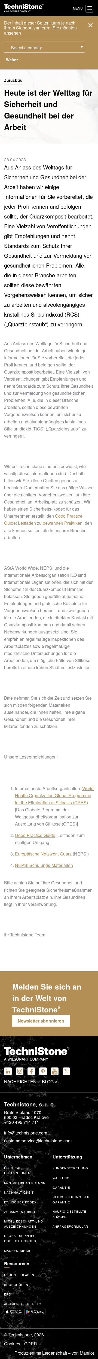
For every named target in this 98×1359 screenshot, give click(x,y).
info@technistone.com (25, 1133)
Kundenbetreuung (70, 1168)
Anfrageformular (70, 1226)
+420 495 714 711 (21, 1122)
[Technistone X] (66, 1071)
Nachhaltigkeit (19, 1192)
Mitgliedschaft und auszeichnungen (23, 1223)
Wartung (61, 1178)
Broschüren (16, 1284)
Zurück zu (13, 80)
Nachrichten (20, 1081)
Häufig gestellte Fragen (70, 1214)
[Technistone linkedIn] (8, 1071)
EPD (7, 1294)
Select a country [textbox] (26, 47)
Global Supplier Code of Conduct (21, 1238)
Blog (48, 1081)
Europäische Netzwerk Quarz (43, 854)
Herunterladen (19, 1275)
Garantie (61, 1187)
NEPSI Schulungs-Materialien (44, 865)
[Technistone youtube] (55, 1071)
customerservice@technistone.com (38, 1141)
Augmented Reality (22, 1304)
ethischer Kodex (20, 1202)
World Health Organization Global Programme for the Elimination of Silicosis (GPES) (54, 795)
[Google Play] (35, 1312)
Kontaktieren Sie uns (24, 1182)
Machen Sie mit (18, 1250)
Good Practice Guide (35, 835)
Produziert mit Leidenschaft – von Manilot (54, 1353)
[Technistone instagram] (19, 1071)
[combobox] (44, 46)
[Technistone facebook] (31, 1071)
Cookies (12, 1343)
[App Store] (13, 1312)
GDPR (30, 1343)
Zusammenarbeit (20, 1211)
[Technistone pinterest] (43, 1071)
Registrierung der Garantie (71, 1199)
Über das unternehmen (17, 1170)
